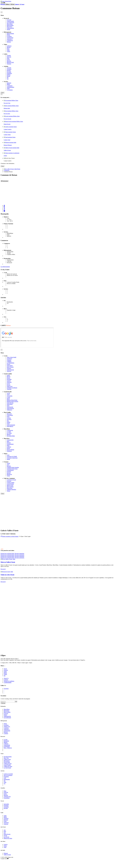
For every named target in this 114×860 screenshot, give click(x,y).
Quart (8, 423)
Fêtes (8, 58)
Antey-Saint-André (11, 357)
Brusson (9, 466)
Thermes (9, 63)
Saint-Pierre (10, 404)
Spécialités (6, 804)
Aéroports (6, 822)
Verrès (8, 475)
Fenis (8, 416)
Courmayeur (10, 430)
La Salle (9, 431)
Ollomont (9, 382)
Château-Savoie (7, 763)
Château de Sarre (8, 766)
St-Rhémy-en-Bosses (12, 387)
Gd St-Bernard (10, 22)
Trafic (8, 88)
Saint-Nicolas (10, 402)
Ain (5, 830)
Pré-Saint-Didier (11, 436)
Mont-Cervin (10, 485)
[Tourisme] (4, 208)
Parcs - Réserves (8, 747)
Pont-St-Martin (10, 449)
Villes (8, 50)
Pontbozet (9, 451)
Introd (8, 398)
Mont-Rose (9, 488)
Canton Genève (7, 129)
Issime (8, 459)
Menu (2, 2)
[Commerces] (4, 206)
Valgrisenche (10, 407)
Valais (5, 845)
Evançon (9, 19)
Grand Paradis (10, 21)
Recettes (6, 808)
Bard (8, 441)
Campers (6, 733)
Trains (5, 671)
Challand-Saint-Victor (12, 468)
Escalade (9, 72)
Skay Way (6, 758)
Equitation (9, 73)
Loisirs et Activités (8, 774)
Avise (8, 394)
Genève (6, 844)
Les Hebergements (5, 266)
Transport (6, 818)
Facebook (6, 688)
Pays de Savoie (7, 118)
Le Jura (5, 739)
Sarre (8, 405)
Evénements (7, 746)
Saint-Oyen (9, 386)
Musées (9, 47)
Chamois (9, 360)
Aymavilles (9, 396)
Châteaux (9, 45)
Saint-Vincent (10, 367)
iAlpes (9, 1)
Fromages (6, 805)
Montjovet (9, 474)
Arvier (8, 393)
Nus (8, 420)
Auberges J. (10, 39)
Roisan (8, 385)
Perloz (8, 448)
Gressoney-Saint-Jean (12, 457)
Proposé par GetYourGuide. (7, 553)
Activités (9, 67)
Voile (5, 782)
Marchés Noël (10, 62)
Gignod (9, 380)
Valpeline (9, 389)
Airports (6, 670)
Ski (7, 77)
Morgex (9, 434)
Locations (9, 36)
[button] (3, 4)
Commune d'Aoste (11, 479)
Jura (5, 832)
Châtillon (9, 361)
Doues (8, 378)
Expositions (6, 798)
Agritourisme (10, 37)
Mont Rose (9, 26)
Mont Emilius (10, 25)
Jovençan (9, 419)
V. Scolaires (10, 90)
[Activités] (4, 209)
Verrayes (9, 371)
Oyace (8, 383)
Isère (5, 831)
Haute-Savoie (7, 124)
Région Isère (7, 108)
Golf (5, 778)
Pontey (8, 364)
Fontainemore (10, 444)
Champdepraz (10, 470)
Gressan (9, 418)
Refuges (9, 41)
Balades (9, 70)
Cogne (8, 397)
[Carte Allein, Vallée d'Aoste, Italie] (4, 211)
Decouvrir (3, 569)
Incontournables (8, 756)
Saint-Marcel (10, 426)
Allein (8, 375)
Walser (8, 29)
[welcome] (4, 205)
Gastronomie (7, 745)
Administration (10, 87)
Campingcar (10, 40)
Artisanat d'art (7, 796)
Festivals (9, 56)
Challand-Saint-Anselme (13, 467)
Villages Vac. (7, 726)
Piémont (6, 853)
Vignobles (6, 806)
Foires (8, 59)
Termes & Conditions (9, 681)
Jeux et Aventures (8, 775)
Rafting (8, 74)
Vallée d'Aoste (7, 150)
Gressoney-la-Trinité (12, 456)
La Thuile (9, 433)
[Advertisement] (47, 193)
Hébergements (10, 33)
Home (18, 169)
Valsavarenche (10, 408)
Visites (8, 51)
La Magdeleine (10, 362)
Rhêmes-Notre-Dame (12, 400)
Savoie (5, 835)
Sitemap (3, 703)
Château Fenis (7, 759)
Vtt (7, 79)
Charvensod (10, 415)
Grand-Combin (10, 482)
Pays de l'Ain (7, 103)
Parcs (8, 48)
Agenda (9, 55)
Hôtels (8, 35)
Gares (5, 821)
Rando (8, 76)
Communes (9, 85)
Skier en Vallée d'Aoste (8, 562)
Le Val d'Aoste (7, 767)
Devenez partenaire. (19, 553)
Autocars (6, 824)
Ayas (8, 464)
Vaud (5, 847)
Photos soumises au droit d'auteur (10, 536)
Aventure (9, 69)
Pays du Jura (7, 113)
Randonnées (7, 779)
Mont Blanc (10, 24)
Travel (5, 668)
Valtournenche (10, 28)
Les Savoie (6, 837)
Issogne (9, 473)
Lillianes (9, 446)
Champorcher (10, 440)
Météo (8, 84)
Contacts (6, 679)
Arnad (8, 463)
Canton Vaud (7, 139)
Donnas (9, 442)
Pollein (8, 422)
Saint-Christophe (11, 425)
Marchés (9, 61)
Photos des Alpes (8, 838)
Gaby (8, 455)
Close (2, 92)
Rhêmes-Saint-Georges (12, 401)
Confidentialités (7, 682)
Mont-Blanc (7, 709)
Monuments (7, 760)
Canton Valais (7, 134)
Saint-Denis (10, 365)
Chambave (9, 358)
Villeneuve (9, 409)
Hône (8, 445)
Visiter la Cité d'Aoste (7, 574)
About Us (6, 678)
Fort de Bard (7, 762)
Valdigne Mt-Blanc (11, 489)
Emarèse (9, 471)
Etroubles (9, 379)
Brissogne (9, 413)
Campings (6, 728)
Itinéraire (9, 83)
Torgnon (9, 368)
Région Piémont (8, 145)
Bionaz (8, 376)
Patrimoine (6, 741)
